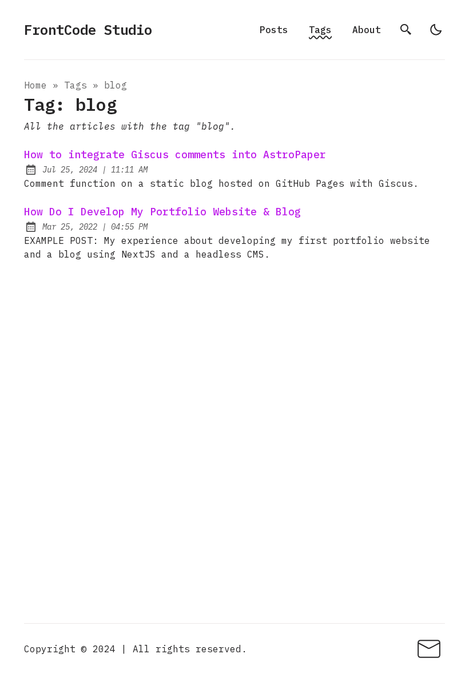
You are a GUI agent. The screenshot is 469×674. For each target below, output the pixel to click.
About (366, 29)
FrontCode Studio (88, 30)
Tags (320, 29)
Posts (274, 29)
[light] (436, 30)
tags (75, 85)
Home (35, 85)
